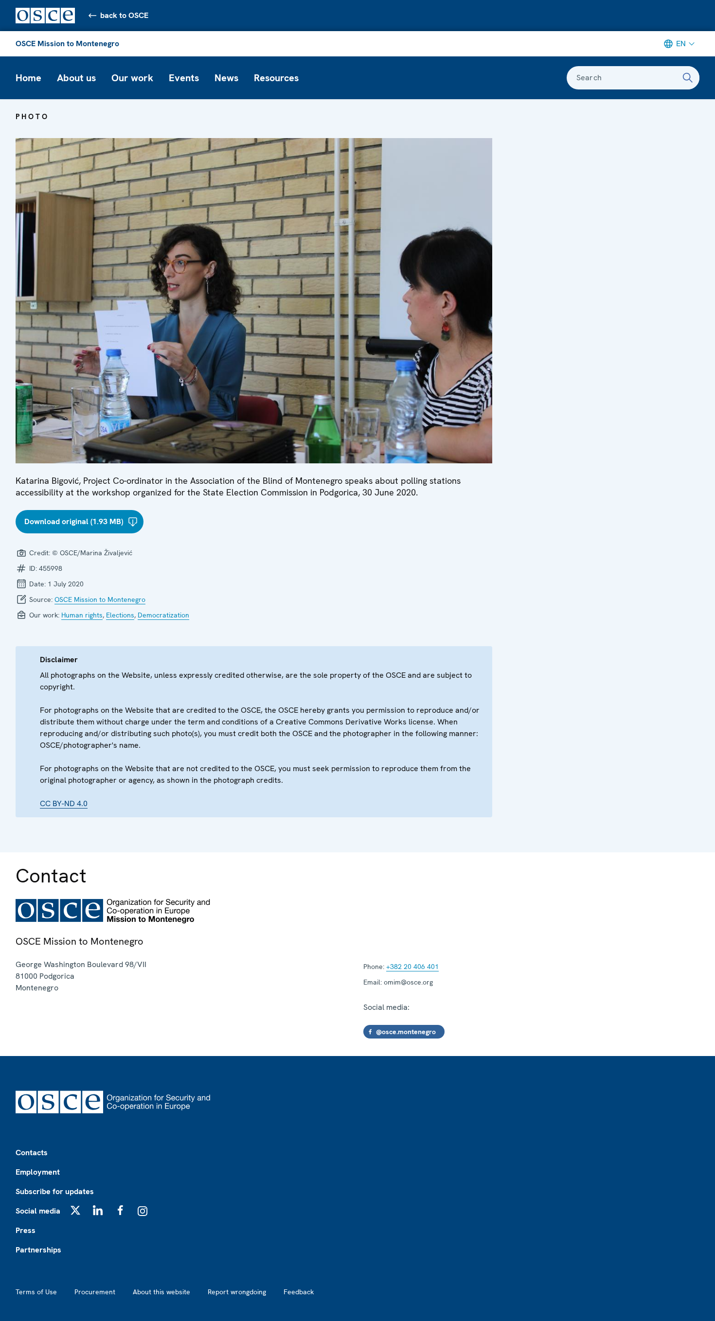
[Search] (687, 77)
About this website (161, 1291)
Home (28, 77)
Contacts (32, 1152)
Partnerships (38, 1250)
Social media (38, 1211)
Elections (120, 615)
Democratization (163, 615)
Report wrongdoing (237, 1291)
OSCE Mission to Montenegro (67, 43)
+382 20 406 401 (412, 966)
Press (26, 1230)
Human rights (82, 615)
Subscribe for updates (55, 1191)
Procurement (94, 1291)
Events (184, 77)
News (226, 77)
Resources (276, 77)
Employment (38, 1172)
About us (76, 77)
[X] (75, 1210)
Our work (132, 77)
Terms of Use (36, 1291)
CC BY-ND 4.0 (64, 803)
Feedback (299, 1291)
